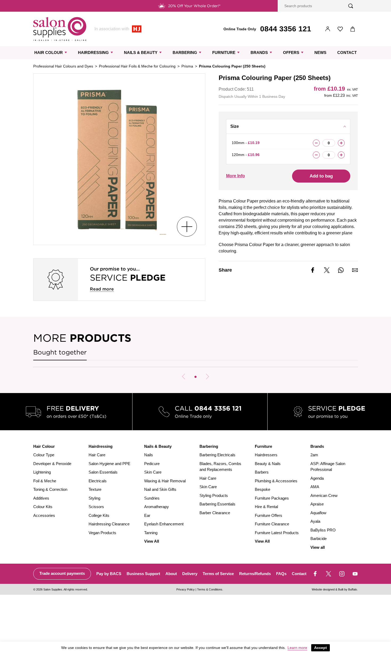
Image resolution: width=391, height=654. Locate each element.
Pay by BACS (108, 573)
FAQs (281, 573)
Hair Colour (48, 52)
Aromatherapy (156, 506)
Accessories (44, 515)
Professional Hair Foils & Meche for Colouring (137, 66)
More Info (235, 176)
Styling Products (213, 495)
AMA (314, 486)
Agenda (317, 478)
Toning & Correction (50, 489)
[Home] (59, 29)
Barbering (185, 52)
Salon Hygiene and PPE (109, 463)
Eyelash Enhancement (164, 524)
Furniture (223, 52)
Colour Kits (42, 506)
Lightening (42, 472)
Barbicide (318, 538)
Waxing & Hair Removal (165, 481)
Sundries (152, 498)
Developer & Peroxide (52, 463)
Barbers (262, 472)
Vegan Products (102, 532)
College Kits (99, 515)
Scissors (96, 506)
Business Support (143, 573)
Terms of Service (218, 573)
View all (317, 547)
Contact (347, 52)
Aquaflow (318, 512)
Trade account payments (62, 573)
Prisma (187, 66)
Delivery (189, 573)
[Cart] (353, 29)
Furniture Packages (272, 498)
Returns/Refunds (255, 573)
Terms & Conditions (209, 589)
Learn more (297, 647)
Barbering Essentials (217, 504)
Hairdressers (266, 455)
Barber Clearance (214, 512)
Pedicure (152, 463)
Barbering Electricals (217, 455)
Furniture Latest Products (277, 532)
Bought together (60, 352)
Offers (291, 52)
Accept (320, 647)
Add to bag (321, 176)
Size (234, 126)
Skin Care (152, 472)
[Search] (350, 6)
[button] (195, 377)
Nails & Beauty (140, 52)
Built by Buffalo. (348, 589)
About (171, 573)
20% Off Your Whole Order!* (194, 6)
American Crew (324, 495)
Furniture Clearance (272, 524)
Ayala (315, 521)
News (320, 52)
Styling (94, 498)
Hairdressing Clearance (109, 524)
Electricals (98, 481)
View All (151, 541)
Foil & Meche (44, 481)
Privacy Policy (185, 589)
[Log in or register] (328, 29)
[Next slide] (207, 376)
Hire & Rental (266, 506)
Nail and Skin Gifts (160, 489)
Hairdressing (93, 52)
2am (314, 455)
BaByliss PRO (323, 530)
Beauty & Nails (268, 463)
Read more (102, 289)
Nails (148, 455)
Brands (259, 52)
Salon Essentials (103, 472)
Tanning (150, 532)
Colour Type (43, 455)
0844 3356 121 (285, 29)
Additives (41, 498)
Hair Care (97, 455)
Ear (147, 515)
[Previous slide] (183, 376)
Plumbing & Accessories (276, 481)
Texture (95, 489)
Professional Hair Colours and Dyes (63, 66)
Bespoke (262, 489)
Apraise (317, 504)
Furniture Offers (268, 515)
